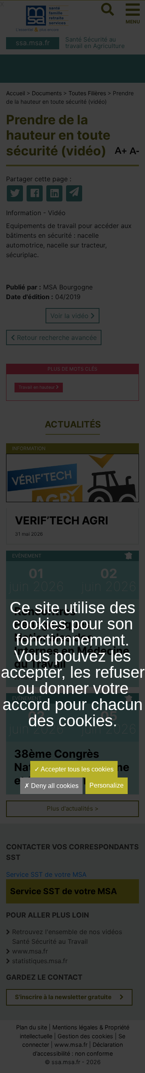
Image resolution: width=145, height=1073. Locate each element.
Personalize (106, 785)
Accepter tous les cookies (76, 769)
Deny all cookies (54, 785)
